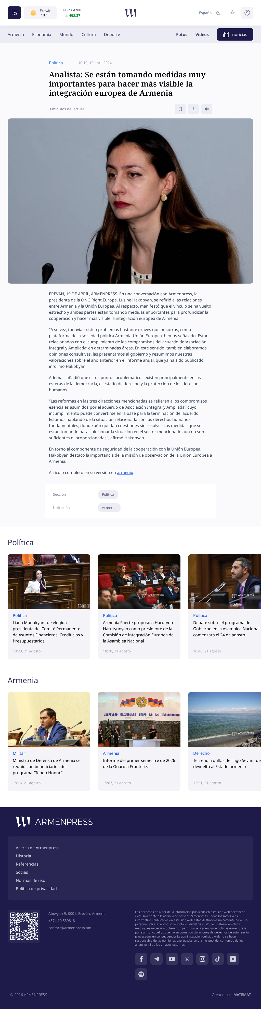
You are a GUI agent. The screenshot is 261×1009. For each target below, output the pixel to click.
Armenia (16, 34)
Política (108, 494)
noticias (239, 34)
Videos (202, 34)
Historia (23, 856)
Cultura (89, 34)
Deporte (112, 34)
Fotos (181, 34)
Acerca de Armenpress (37, 847)
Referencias (27, 864)
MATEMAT (242, 994)
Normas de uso (30, 880)
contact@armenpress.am (69, 927)
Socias (22, 872)
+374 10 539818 (61, 920)
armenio (125, 472)
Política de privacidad (36, 888)
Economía (41, 34)
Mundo (66, 34)
